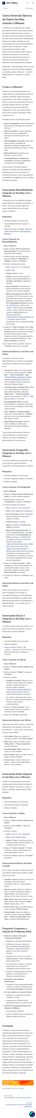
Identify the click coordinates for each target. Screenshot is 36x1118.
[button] (32, 1114)
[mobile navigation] (33, 3)
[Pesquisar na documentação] (27, 3)
